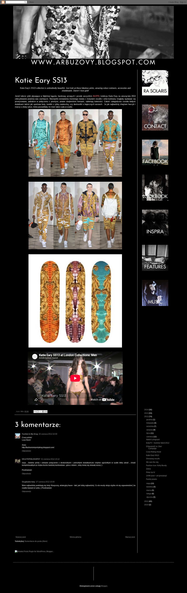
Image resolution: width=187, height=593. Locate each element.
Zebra (148, 469)
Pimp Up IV (150, 472)
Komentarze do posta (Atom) (36, 541)
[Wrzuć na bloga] (37, 411)
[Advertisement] (71, 573)
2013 (146, 413)
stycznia (149, 497)
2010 (146, 505)
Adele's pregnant (153, 440)
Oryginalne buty (28, 482)
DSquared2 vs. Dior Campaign (154, 447)
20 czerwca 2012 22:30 (48, 434)
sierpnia (149, 430)
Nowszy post (21, 537)
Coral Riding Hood (153, 452)
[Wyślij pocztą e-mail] (34, 411)
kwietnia (149, 487)
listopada (150, 423)
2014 (146, 410)
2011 (146, 501)
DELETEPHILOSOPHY (31, 459)
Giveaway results (153, 459)
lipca (148, 433)
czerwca (149, 437)
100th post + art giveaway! (156, 476)
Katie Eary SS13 (152, 455)
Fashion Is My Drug (30, 434)
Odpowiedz (26, 451)
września (150, 426)
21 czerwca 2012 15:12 (50, 459)
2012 (146, 417)
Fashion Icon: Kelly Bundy (156, 465)
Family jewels (151, 479)
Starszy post (130, 537)
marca (149, 490)
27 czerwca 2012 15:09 (45, 482)
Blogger (104, 586)
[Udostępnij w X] (40, 411)
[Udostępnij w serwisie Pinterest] (46, 411)
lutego (149, 494)
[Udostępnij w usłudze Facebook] (43, 411)
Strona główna (75, 537)
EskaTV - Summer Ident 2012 (157, 443)
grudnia (149, 420)
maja (148, 483)
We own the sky (152, 462)
